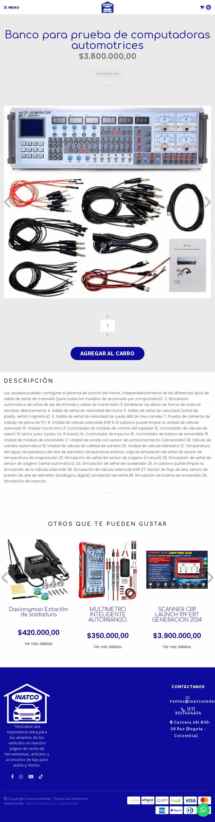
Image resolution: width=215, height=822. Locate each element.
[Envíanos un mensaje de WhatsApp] (203, 810)
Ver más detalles (38, 644)
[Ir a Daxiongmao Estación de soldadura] (38, 570)
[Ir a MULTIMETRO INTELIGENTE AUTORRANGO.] (107, 570)
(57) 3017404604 (188, 711)
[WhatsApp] (21, 777)
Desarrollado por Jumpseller (51, 803)
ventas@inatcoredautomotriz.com (190, 701)
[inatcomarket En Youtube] (31, 777)
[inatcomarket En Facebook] (12, 777)
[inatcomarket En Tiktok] (41, 777)
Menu (13, 7)
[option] (107, 202)
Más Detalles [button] (107, 74)
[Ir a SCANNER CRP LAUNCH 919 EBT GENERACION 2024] (177, 570)
